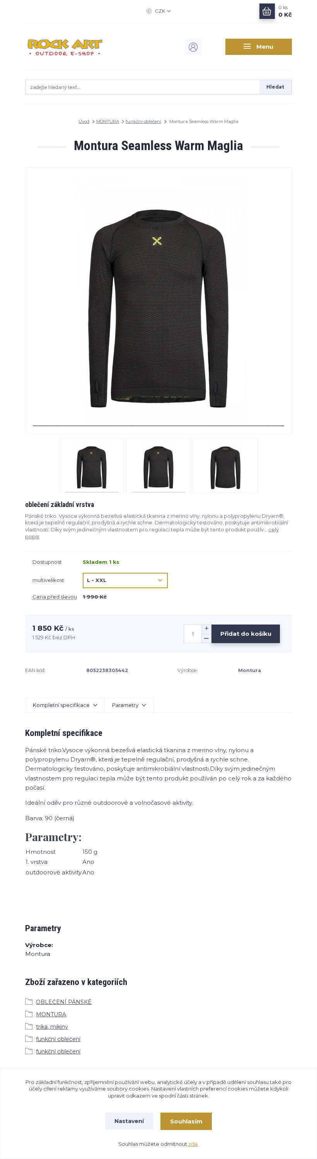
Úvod (83, 121)
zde (193, 1144)
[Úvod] (65, 46)
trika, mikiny (52, 1026)
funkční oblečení (143, 121)
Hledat (275, 87)
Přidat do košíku (245, 633)
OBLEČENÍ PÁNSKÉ (64, 1002)
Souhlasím (186, 1121)
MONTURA (107, 121)
